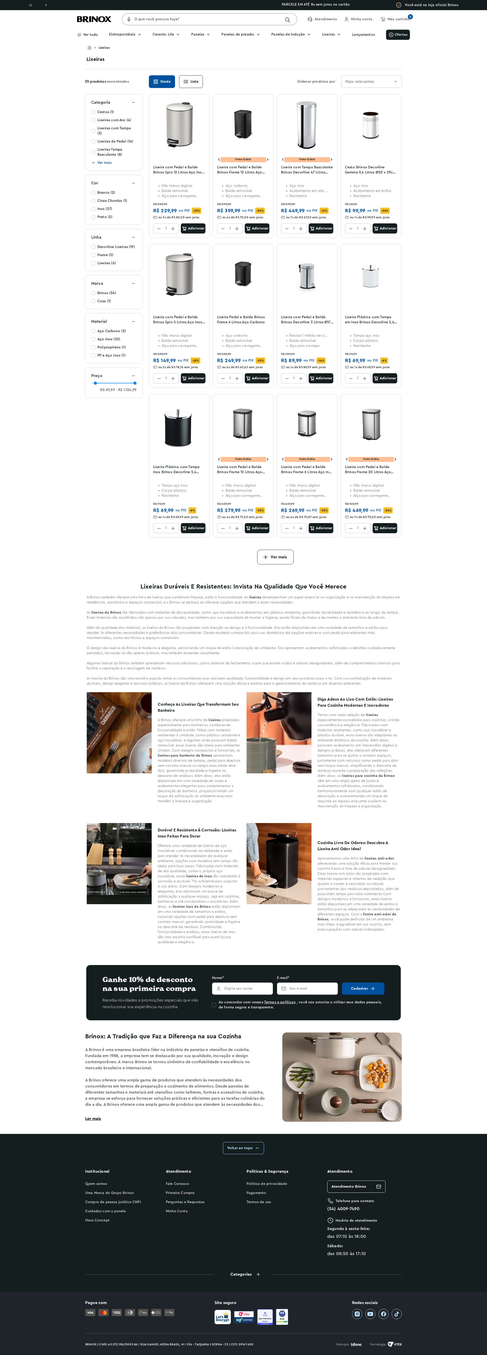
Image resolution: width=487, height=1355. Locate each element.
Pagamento (256, 1193)
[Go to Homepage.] (93, 48)
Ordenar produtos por (316, 81)
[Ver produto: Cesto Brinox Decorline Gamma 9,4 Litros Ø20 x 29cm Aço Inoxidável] (371, 124)
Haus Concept (97, 1220)
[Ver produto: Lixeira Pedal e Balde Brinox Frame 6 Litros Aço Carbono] (243, 274)
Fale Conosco (177, 1184)
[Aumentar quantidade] (173, 228)
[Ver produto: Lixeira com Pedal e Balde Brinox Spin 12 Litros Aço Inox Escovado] (179, 124)
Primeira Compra (180, 1193)
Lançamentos (363, 35)
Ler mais (93, 1119)
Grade (165, 81)
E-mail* (283, 978)
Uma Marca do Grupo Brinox (109, 1193)
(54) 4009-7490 (343, 1208)
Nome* (218, 978)
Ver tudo (90, 35)
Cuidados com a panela (105, 1211)
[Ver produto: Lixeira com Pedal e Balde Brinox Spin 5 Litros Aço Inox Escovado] (179, 274)
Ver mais (104, 163)
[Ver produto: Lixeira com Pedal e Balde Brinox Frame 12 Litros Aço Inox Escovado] (243, 424)
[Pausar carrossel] (30, 5)
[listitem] (357, 1314)
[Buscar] (287, 20)
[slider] (95, 383)
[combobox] (371, 82)
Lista (194, 81)
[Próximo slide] (268, 159)
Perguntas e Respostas (185, 1202)
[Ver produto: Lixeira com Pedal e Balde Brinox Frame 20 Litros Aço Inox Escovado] (371, 424)
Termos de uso (259, 1202)
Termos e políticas (279, 1002)
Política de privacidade (267, 1184)
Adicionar (196, 228)
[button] (243, 1274)
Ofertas (401, 35)
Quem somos (96, 1184)
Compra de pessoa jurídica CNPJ (113, 1202)
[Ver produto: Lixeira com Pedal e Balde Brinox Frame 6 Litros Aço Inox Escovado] (307, 424)
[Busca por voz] (128, 19)
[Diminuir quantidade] (159, 228)
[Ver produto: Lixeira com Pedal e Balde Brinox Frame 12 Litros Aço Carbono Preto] (243, 124)
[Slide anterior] (219, 159)
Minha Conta (177, 1211)
